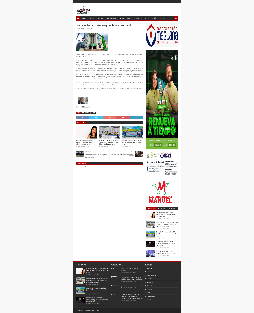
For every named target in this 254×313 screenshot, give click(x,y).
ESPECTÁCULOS (138, 18)
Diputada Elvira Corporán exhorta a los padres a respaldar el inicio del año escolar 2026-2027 (109, 142)
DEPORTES (162, 18)
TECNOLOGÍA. (151, 296)
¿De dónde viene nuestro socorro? (131, 286)
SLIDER (93, 112)
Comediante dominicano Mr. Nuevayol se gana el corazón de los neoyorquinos (167, 243)
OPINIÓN (154, 18)
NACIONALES (101, 18)
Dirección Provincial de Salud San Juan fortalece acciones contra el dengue (132, 142)
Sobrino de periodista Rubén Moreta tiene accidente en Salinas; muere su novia (84, 142)
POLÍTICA (121, 18)
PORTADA (84, 18)
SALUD (128, 18)
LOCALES (92, 18)
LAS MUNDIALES (111, 18)
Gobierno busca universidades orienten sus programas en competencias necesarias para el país (132, 296)
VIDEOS (147, 18)
